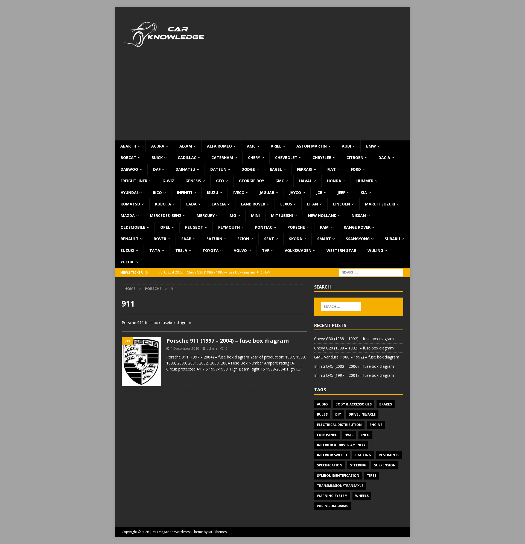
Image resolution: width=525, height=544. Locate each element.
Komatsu (130, 204)
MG (233, 215)
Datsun (218, 169)
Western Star (341, 250)
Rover (160, 238)
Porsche (296, 227)
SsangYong (358, 238)
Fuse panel (327, 435)
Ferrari (304, 169)
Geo (220, 180)
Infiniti (184, 192)
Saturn (214, 238)
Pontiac (263, 227)
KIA (364, 192)
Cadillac (187, 157)
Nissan (359, 215)
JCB (319, 192)
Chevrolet (286, 157)
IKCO (157, 192)
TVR (266, 250)
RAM (324, 227)
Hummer (365, 180)
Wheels (362, 495)
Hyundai (129, 192)
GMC (279, 180)
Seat (269, 238)
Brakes (385, 404)
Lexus (286, 204)
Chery (254, 157)
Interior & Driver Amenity (341, 445)
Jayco (295, 192)
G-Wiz (168, 180)
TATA (154, 250)
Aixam (185, 146)
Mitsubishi (282, 215)
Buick (157, 157)
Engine (375, 424)
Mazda (128, 215)
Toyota (210, 250)
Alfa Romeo (219, 146)
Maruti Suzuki (380, 204)
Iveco (238, 192)
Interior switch (332, 455)
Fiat (331, 169)
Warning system (332, 495)
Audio (322, 404)
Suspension (385, 465)
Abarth (128, 146)
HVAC (349, 435)
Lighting (363, 455)
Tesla (181, 250)
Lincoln (341, 204)
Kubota (163, 204)
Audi (346, 146)
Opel (165, 227)
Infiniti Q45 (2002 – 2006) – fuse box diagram (354, 366)
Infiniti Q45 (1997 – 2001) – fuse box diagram (354, 375)
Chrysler (322, 157)
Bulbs (322, 414)
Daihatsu (185, 169)
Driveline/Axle (362, 414)
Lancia (219, 204)
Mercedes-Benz (166, 215)
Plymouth (229, 227)
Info (365, 435)
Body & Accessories (354, 404)
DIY (338, 414)
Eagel (276, 169)
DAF (157, 169)
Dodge (248, 169)
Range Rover (357, 227)
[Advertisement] (262, 99)
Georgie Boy (251, 180)
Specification (329, 465)
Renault (130, 238)
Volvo (240, 250)
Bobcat (128, 157)
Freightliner (134, 180)
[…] (298, 369)
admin (211, 348)
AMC (251, 146)
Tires (371, 475)
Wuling (375, 250)
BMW (371, 146)
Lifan (312, 204)
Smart (324, 238)
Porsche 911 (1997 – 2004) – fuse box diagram (227, 340)
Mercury (206, 215)
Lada (191, 204)
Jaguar (266, 192)
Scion (243, 238)
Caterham (222, 157)
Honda (334, 180)
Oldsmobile (133, 227)
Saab (186, 238)
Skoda (295, 238)
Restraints (389, 455)
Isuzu (212, 192)
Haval (305, 180)
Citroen (354, 157)
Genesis (193, 180)
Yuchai (128, 261)
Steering (358, 465)
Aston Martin (311, 146)
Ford (356, 169)
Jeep (341, 192)
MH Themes (217, 532)
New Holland (322, 215)
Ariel (276, 146)
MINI (255, 215)
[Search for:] (371, 272)
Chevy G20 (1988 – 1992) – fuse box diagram (354, 348)
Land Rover (253, 204)
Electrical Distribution (339, 424)
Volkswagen (298, 250)
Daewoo (129, 169)
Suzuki (127, 250)
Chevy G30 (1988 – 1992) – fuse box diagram (354, 338)
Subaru (392, 238)
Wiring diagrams (332, 506)
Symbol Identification (338, 475)
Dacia (384, 157)
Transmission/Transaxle (340, 485)
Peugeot (194, 227)
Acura (157, 146)
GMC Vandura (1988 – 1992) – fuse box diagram (356, 357)
